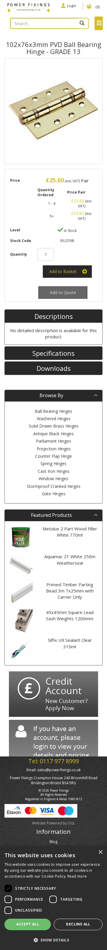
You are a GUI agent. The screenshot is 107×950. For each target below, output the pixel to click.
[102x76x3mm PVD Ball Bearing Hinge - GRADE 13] (53, 111)
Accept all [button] (27, 924)
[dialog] (53, 898)
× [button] (100, 852)
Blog (53, 841)
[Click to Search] (82, 23)
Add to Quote (63, 292)
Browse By (51, 395)
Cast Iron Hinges (54, 471)
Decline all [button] (78, 924)
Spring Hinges (53, 463)
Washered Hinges (53, 418)
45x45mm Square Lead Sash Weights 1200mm (70, 615)
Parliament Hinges (53, 441)
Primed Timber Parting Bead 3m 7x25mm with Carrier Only (70, 591)
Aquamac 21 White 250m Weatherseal (69, 559)
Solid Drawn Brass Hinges (53, 426)
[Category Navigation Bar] (99, 23)
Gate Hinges (53, 493)
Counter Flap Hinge (53, 456)
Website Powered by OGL (53, 823)
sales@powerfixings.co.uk (59, 769)
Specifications (53, 353)
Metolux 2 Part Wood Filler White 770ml (70, 532)
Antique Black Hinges (53, 433)
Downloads (54, 368)
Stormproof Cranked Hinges (54, 486)
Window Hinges (53, 478)
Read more (77, 876)
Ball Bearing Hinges (53, 411)
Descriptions (53, 316)
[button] (53, 939)
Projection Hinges (54, 449)
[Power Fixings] (29, 7)
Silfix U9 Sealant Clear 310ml (70, 643)
